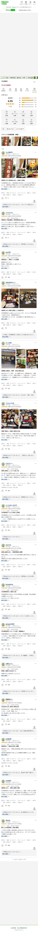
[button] (6, 141)
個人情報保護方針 (22, 928)
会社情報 (13, 928)
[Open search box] (3, 129)
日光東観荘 (4, 81)
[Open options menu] (35, 152)
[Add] (34, 82)
